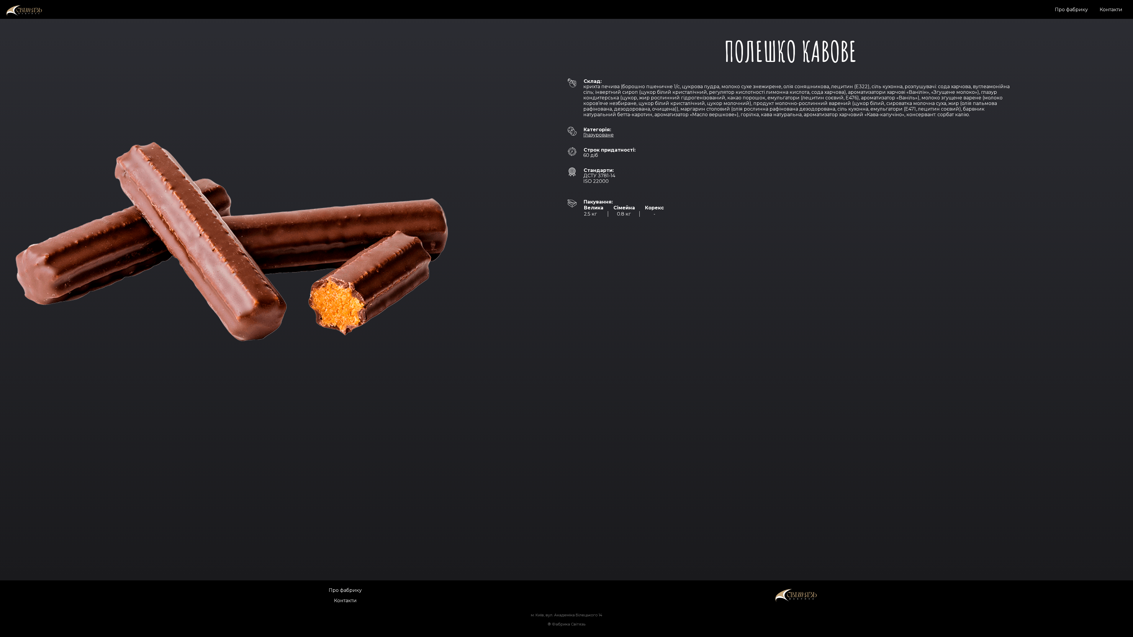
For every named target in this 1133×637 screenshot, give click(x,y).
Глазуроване (598, 135)
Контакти (1111, 9)
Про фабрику (1071, 9)
